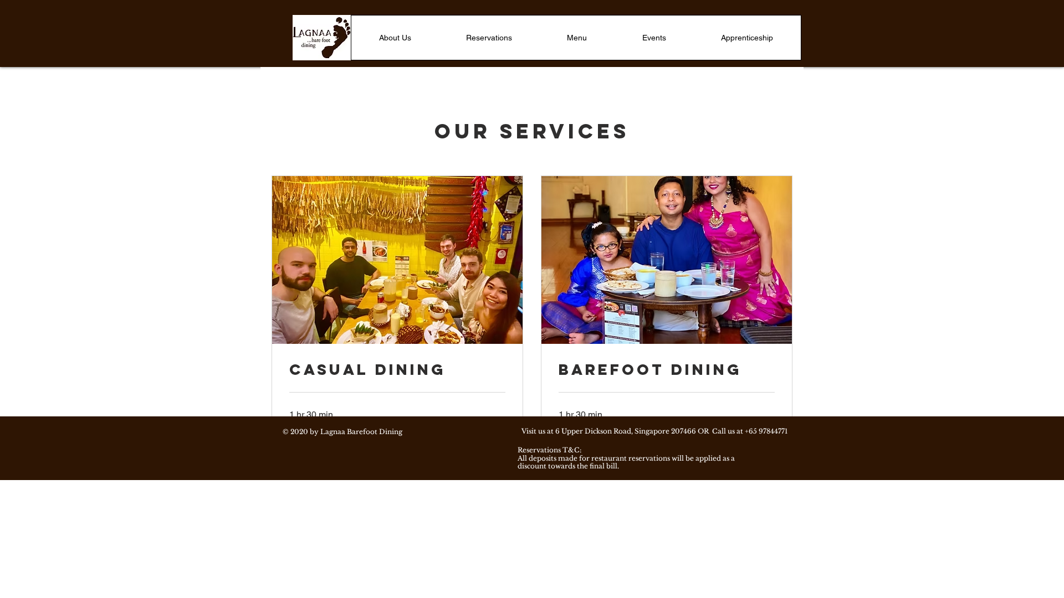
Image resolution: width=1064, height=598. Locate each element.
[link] (397, 370)
